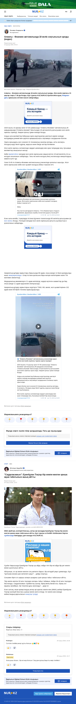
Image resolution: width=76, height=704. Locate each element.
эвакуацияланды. (15, 275)
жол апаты (8, 221)
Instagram (64, 453)
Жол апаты (43, 16)
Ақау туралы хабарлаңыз (43, 693)
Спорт (6, 464)
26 (9, 617)
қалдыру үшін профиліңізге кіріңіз (47, 436)
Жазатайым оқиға (53, 16)
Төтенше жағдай (33, 16)
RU (66, 11)
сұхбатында (9, 535)
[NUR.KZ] (38, 11)
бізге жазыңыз (26, 406)
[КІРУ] (71, 11)
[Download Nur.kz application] (38, 4)
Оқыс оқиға (8, 16)
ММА (10, 464)
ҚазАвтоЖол (14, 154)
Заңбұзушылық (21, 16)
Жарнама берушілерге (63, 693)
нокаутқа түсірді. (31, 594)
